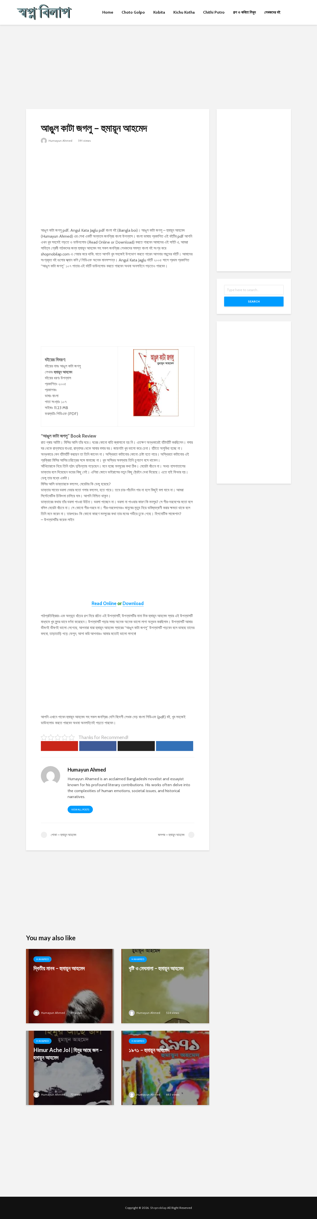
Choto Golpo (133, 12)
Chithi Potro (214, 12)
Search (254, 301)
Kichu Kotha (184, 12)
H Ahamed (42, 959)
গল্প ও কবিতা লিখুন (244, 12)
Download (133, 603)
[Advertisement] (158, 67)
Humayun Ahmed (60, 140)
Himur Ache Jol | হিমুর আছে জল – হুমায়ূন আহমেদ (68, 1054)
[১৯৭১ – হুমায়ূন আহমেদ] (165, 1067)
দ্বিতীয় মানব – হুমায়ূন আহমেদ (59, 968)
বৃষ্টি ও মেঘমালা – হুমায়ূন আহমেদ (156, 968)
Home (107, 12)
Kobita (159, 12)
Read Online (104, 603)
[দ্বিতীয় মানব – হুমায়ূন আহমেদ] (70, 985)
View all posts (80, 809)
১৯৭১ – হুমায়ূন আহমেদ (149, 1050)
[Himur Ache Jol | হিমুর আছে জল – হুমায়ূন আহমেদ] (70, 1067)
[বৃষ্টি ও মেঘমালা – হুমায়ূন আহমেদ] (165, 985)
